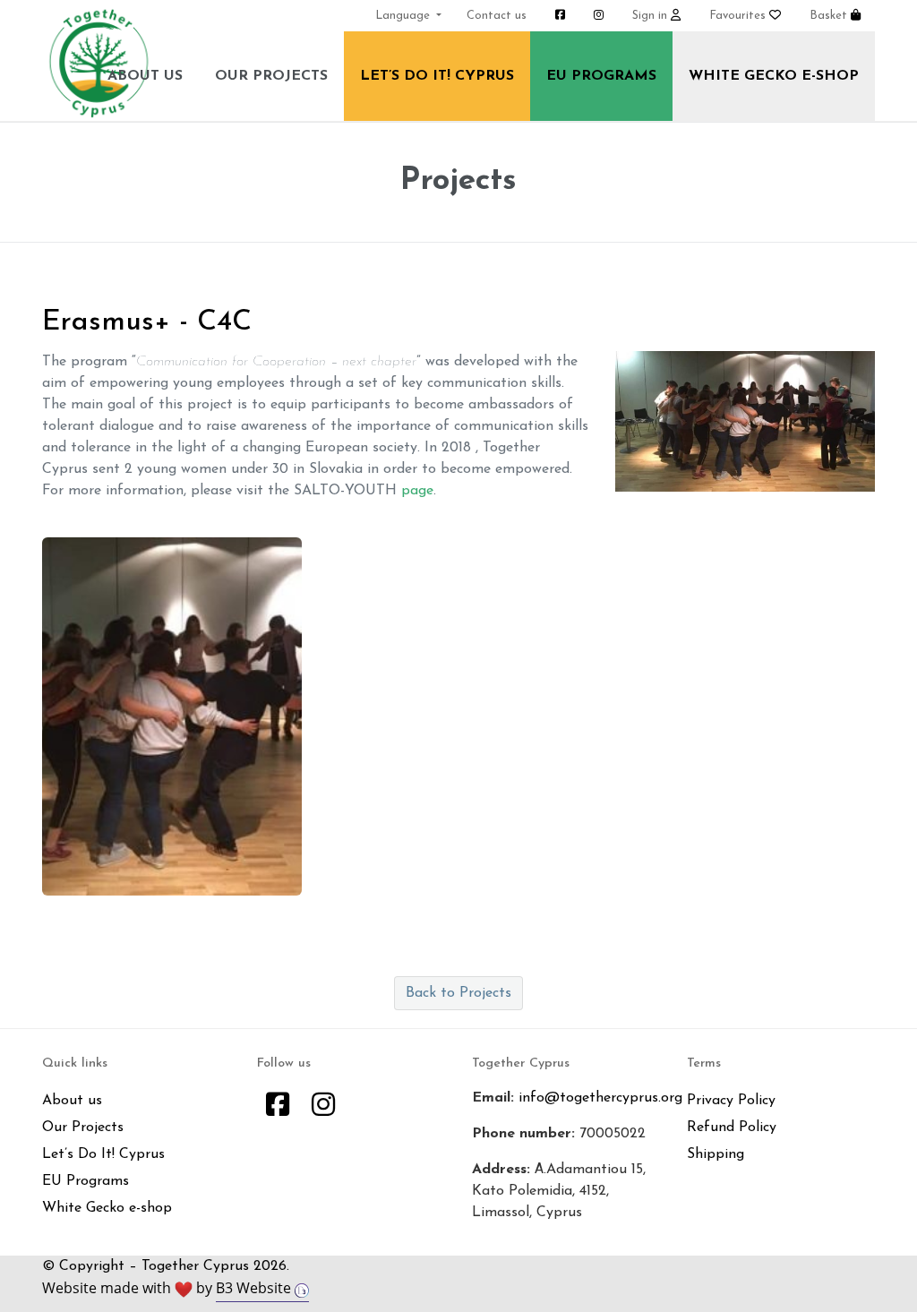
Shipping (715, 1154)
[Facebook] (277, 1107)
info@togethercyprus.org (600, 1098)
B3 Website (255, 1288)
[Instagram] (323, 1107)
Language (404, 15)
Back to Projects (458, 993)
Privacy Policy (731, 1100)
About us (145, 76)
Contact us (497, 15)
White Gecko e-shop (774, 76)
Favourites (739, 15)
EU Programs (601, 76)
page (417, 491)
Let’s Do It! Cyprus (437, 76)
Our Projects (271, 76)
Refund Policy (731, 1127)
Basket (830, 15)
